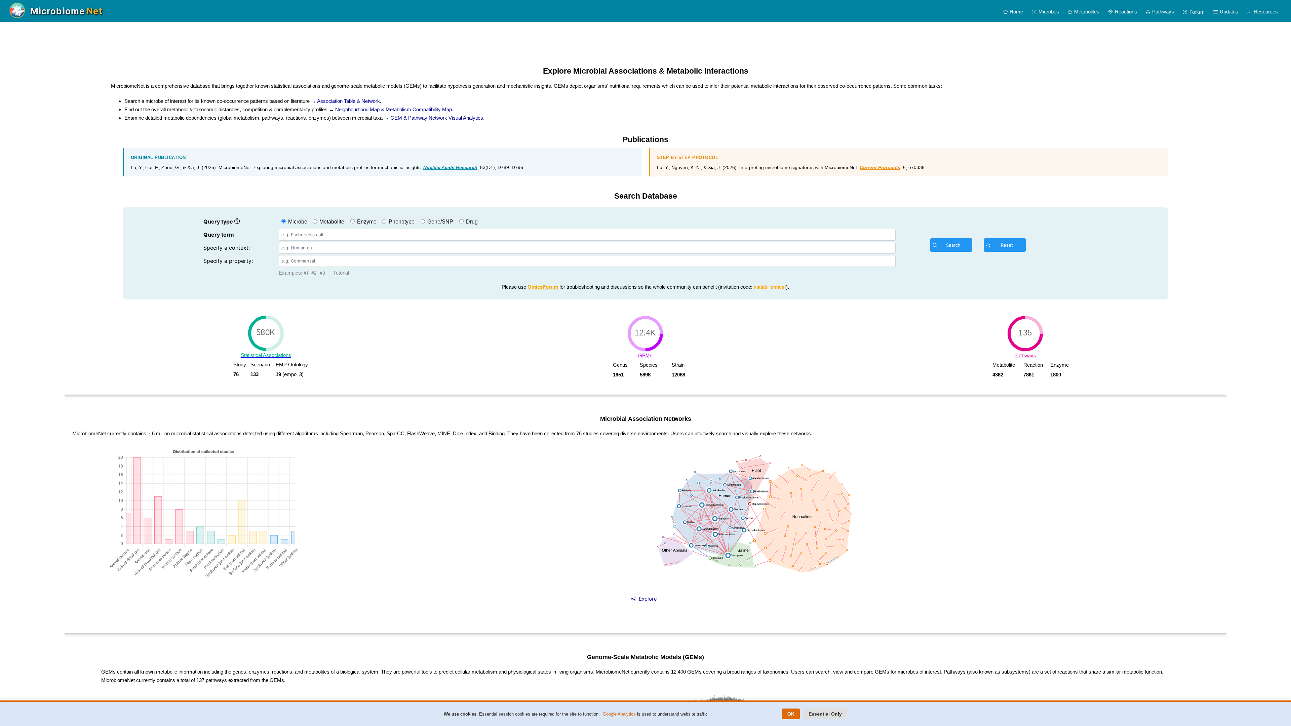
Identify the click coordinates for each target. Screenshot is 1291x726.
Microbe (297, 222)
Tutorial (341, 273)
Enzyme (366, 222)
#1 (307, 273)
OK (790, 714)
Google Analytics (619, 714)
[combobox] (587, 235)
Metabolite (331, 222)
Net (94, 11)
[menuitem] (1013, 12)
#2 (314, 273)
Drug (471, 222)
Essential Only (825, 714)
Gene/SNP (439, 222)
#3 (323, 273)
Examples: (291, 273)
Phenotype (401, 222)
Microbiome (57, 11)
